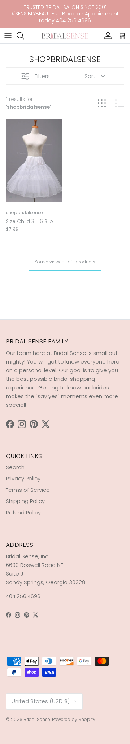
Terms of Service (28, 490)
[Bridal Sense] (65, 35)
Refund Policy (23, 512)
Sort (89, 76)
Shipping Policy (25, 501)
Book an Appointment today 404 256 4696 (79, 17)
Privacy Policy (23, 478)
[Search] (24, 35)
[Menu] (8, 35)
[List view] (119, 103)
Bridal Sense (36, 719)
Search (15, 467)
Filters (42, 76)
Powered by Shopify (73, 719)
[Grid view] (102, 103)
